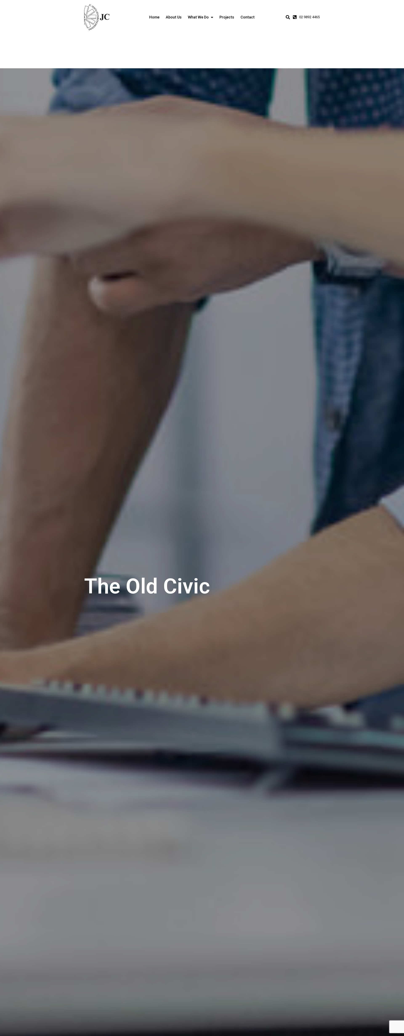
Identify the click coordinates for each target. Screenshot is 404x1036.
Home (154, 17)
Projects (226, 17)
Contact (248, 17)
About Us (174, 17)
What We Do (198, 17)
